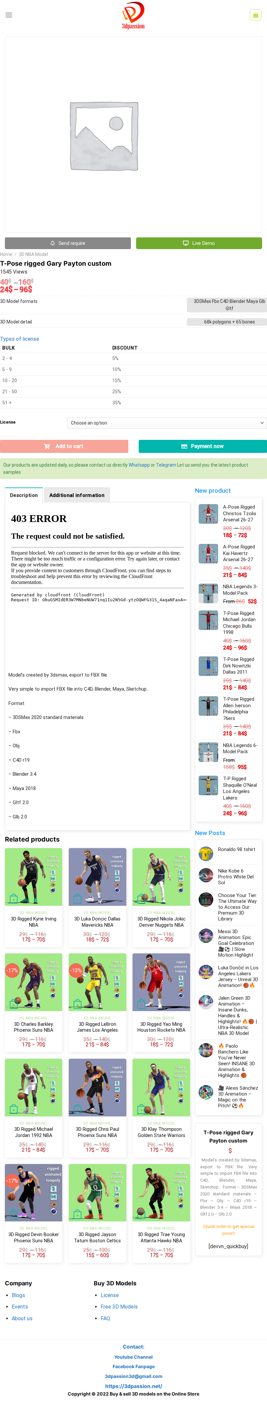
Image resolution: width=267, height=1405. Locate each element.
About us (22, 1318)
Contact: (134, 1347)
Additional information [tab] (77, 495)
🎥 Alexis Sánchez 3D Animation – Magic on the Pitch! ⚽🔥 (238, 1097)
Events (20, 1307)
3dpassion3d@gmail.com (133, 1376)
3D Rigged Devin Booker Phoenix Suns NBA (33, 1238)
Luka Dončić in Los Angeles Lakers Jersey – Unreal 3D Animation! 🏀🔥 (238, 976)
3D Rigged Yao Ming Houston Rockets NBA (161, 1027)
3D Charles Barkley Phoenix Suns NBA (33, 1027)
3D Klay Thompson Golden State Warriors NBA (161, 1135)
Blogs (18, 1295)
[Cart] (255, 15)
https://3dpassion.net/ (133, 1386)
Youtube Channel (133, 1357)
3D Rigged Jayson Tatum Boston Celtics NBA (97, 1240)
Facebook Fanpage (134, 1366)
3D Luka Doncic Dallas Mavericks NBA (97, 922)
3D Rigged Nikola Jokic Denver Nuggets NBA (161, 922)
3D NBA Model (33, 254)
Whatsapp (139, 465)
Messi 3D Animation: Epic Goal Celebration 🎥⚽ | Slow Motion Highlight (236, 943)
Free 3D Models (119, 1307)
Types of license (19, 339)
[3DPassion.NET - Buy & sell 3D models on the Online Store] (133, 15)
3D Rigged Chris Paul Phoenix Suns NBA (97, 1132)
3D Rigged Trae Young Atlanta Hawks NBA (161, 1238)
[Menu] (9, 15)
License (8, 422)
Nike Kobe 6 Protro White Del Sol (236, 877)
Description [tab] (24, 495)
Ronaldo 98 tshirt (236, 849)
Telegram (166, 465)
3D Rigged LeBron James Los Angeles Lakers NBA (97, 1030)
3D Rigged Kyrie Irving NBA (33, 922)
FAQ (105, 1318)
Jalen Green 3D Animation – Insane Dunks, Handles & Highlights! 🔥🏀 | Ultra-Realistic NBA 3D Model (237, 1015)
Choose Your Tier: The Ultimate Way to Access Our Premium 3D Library (237, 907)
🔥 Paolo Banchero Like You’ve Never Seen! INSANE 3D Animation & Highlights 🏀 (236, 1060)
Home (6, 254)
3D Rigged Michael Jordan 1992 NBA (33, 1132)
